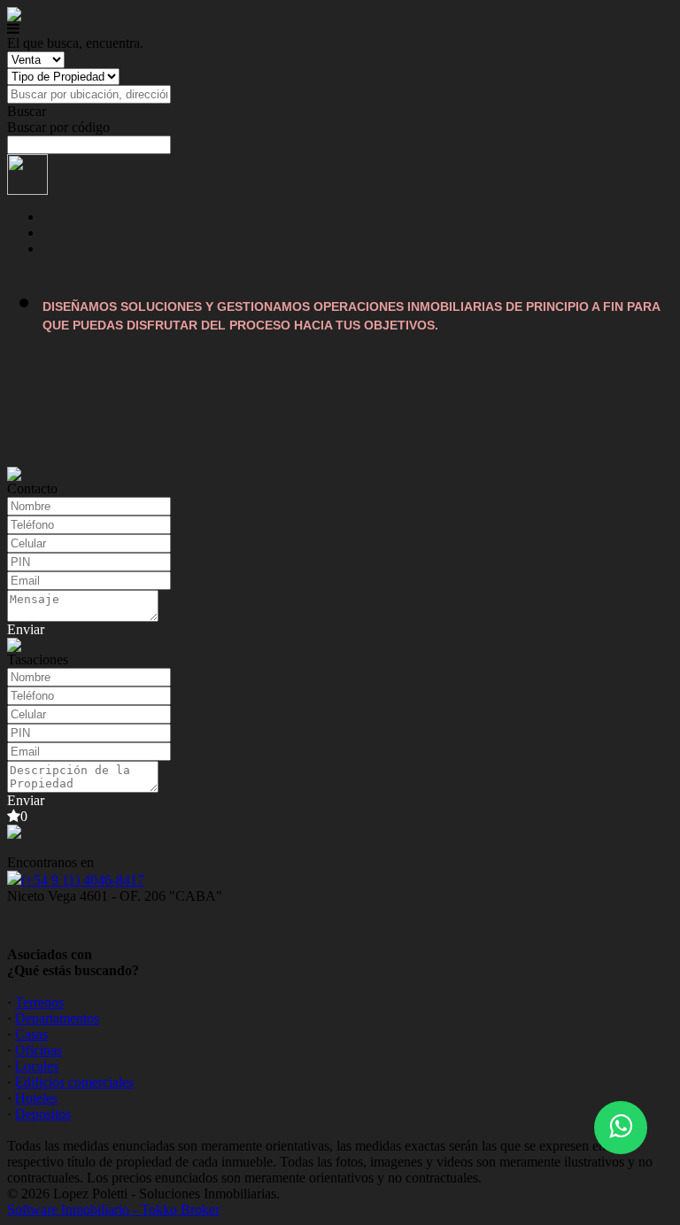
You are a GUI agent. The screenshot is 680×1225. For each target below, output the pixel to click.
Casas (31, 1034)
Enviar (25, 629)
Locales (36, 1066)
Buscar (26, 111)
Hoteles (36, 1097)
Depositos (43, 1113)
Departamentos (57, 1018)
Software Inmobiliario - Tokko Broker (113, 1209)
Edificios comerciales (74, 1081)
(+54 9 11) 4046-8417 (82, 880)
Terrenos (39, 1002)
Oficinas (38, 1050)
